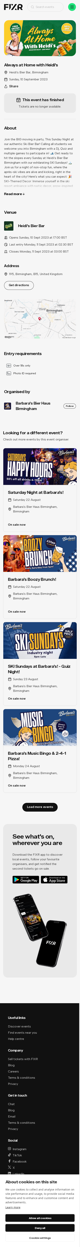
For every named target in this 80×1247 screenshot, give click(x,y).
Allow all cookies (40, 1218)
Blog (11, 1065)
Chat (11, 1104)
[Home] (13, 7)
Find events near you (22, 1032)
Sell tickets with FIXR (23, 1059)
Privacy (13, 1084)
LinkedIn (18, 1174)
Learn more (12, 1207)
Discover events (19, 1026)
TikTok (17, 1155)
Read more (13, 194)
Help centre (16, 1039)
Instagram (19, 1149)
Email (11, 1116)
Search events (45, 7)
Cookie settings (40, 1237)
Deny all (40, 1228)
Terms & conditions (21, 1077)
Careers (13, 1071)
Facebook (20, 1161)
